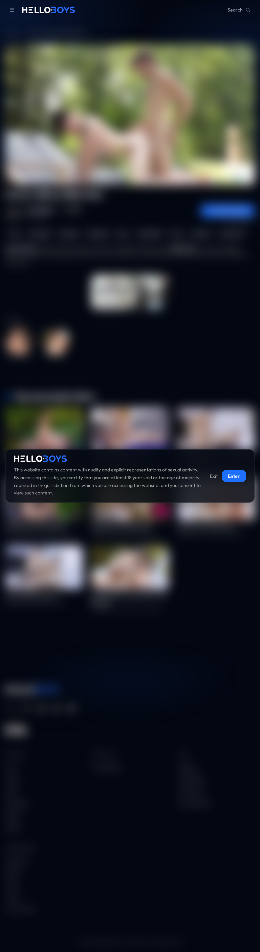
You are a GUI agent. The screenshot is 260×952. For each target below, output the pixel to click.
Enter (234, 476)
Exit (214, 476)
